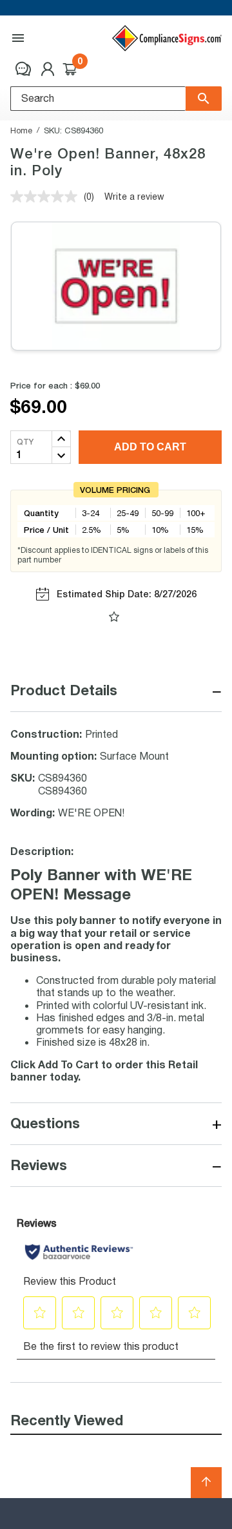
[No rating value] (47, 196)
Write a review (134, 196)
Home (21, 130)
